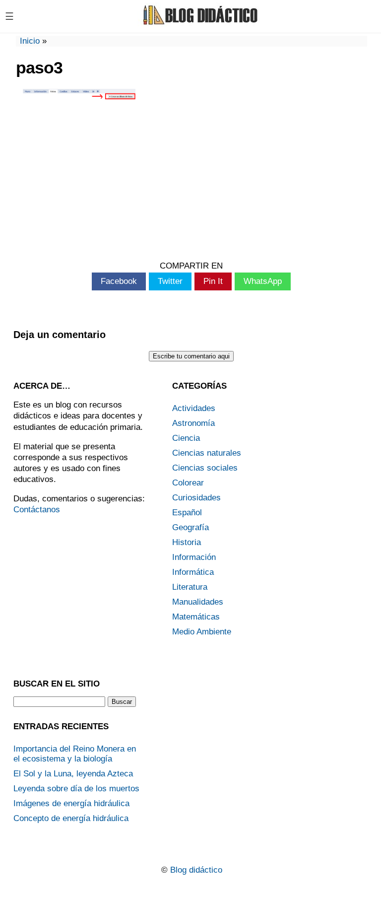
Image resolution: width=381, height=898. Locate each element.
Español (187, 512)
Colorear (188, 482)
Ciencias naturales (206, 453)
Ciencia (186, 438)
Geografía (190, 527)
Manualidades (197, 602)
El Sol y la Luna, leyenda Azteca (73, 773)
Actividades (193, 408)
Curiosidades (196, 497)
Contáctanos (36, 509)
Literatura (189, 587)
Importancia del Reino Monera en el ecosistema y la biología (74, 753)
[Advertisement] (191, 181)
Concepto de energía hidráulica (70, 818)
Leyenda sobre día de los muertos (76, 788)
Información (194, 557)
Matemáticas (196, 617)
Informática (193, 572)
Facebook (119, 281)
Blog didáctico (196, 870)
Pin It (213, 281)
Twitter (170, 281)
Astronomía (193, 423)
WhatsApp (263, 281)
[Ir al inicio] (199, 23)
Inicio (30, 41)
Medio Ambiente (201, 631)
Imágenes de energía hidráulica (71, 803)
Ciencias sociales (205, 468)
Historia (186, 542)
